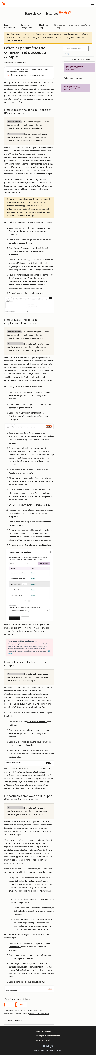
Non (21, 1005)
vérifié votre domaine (37, 722)
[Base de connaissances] (65, 13)
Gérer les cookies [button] (44, 1040)
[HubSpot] (3, 3)
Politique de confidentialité (48, 1036)
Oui (10, 1005)
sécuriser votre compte (41, 174)
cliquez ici (18, 41)
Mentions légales (43, 1031)
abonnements (35, 69)
